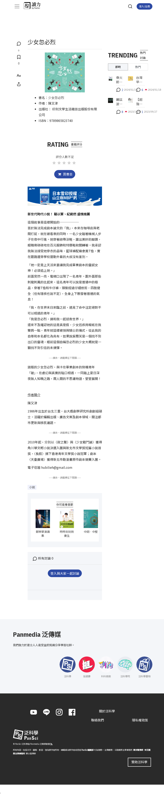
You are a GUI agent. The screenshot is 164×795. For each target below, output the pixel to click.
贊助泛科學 (139, 761)
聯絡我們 (97, 720)
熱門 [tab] (138, 67)
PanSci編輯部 (87, 749)
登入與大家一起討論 (64, 573)
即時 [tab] (118, 67)
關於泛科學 (107, 711)
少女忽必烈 (56, 97)
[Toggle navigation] (17, 6)
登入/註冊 (144, 6)
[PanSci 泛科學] (33, 5)
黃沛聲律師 (138, 749)
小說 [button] (32, 487)
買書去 (67, 174)
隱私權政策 (140, 720)
